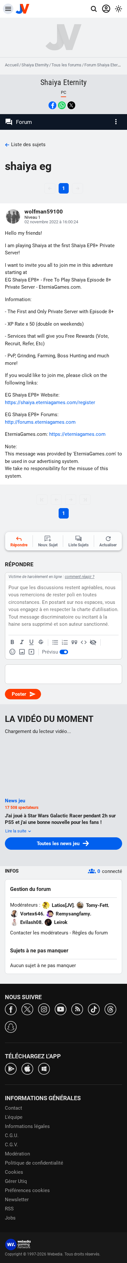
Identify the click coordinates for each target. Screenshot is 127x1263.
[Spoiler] (93, 642)
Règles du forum (90, 933)
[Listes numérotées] (65, 642)
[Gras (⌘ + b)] (12, 642)
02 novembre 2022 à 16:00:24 (51, 221)
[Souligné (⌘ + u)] (31, 642)
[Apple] (27, 1068)
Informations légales (27, 1126)
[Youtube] (60, 1008)
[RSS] (77, 1008)
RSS (9, 1209)
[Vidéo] (31, 652)
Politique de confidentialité (34, 1163)
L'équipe (13, 1117)
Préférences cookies (27, 1190)
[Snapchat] (11, 1026)
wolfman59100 (43, 211)
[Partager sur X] (71, 105)
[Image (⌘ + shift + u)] (22, 652)
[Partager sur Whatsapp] (62, 105)
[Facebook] (11, 1008)
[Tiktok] (94, 1008)
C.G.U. (12, 1135)
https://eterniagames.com (77, 434)
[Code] (84, 642)
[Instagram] (44, 1008)
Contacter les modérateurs (39, 933)
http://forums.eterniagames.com (40, 422)
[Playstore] (11, 1068)
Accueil (12, 64)
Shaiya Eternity (35, 64)
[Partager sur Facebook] (52, 105)
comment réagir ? (79, 576)
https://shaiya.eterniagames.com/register (50, 402)
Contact (13, 1108)
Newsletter (17, 1200)
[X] (27, 1008)
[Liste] (55, 642)
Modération (17, 1154)
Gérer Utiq (16, 1181)
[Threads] (110, 1008)
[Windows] (44, 1068)
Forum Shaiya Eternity (104, 64)
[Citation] (74, 642)
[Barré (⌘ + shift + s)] (41, 642)
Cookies (14, 1172)
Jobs (10, 1218)
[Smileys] (12, 652)
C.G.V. (11, 1145)
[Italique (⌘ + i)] (22, 642)
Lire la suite (16, 830)
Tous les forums (66, 64)
